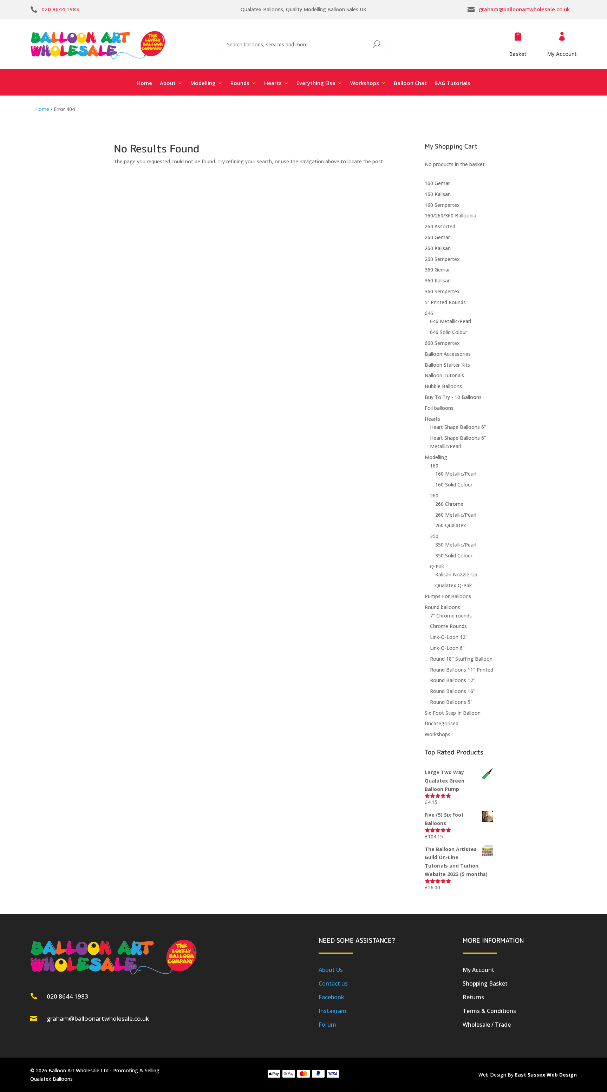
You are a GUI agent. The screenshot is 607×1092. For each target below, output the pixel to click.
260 (434, 495)
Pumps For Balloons (448, 596)
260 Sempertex (442, 259)
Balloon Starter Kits (447, 364)
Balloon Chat (410, 83)
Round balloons (442, 607)
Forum (327, 1024)
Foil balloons (439, 408)
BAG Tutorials (452, 83)
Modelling (436, 457)
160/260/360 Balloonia (450, 215)
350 (434, 536)
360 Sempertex (442, 291)
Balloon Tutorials (444, 375)
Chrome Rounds (448, 626)
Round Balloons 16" (452, 691)
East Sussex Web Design (546, 1074)
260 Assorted (440, 226)
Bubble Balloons (443, 386)
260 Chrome (449, 504)
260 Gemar (437, 237)
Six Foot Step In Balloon (453, 713)
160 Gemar (437, 183)
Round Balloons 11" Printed (461, 669)
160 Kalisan (438, 194)
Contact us (333, 983)
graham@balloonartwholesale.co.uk (524, 9)
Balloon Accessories (448, 354)
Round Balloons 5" (451, 702)
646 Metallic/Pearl (450, 321)
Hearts (432, 419)
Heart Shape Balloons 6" (458, 427)
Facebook (331, 997)
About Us (331, 970)
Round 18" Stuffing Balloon (461, 658)
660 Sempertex (442, 343)
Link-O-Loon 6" (447, 648)
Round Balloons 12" (452, 680)
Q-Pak (437, 566)
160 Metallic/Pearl (455, 473)
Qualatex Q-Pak (453, 585)
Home (144, 83)
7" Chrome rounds (451, 615)
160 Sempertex (442, 205)
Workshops (437, 734)
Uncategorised (441, 723)
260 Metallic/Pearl (455, 514)
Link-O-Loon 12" (449, 637)
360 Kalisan (438, 280)
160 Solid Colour (453, 484)
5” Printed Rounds (445, 302)
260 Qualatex (450, 525)
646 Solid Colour (448, 332)
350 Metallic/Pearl (455, 544)
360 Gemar (437, 269)
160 (434, 465)
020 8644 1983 (60, 9)
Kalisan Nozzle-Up (456, 574)
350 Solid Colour (453, 555)
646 (429, 313)
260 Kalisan (438, 248)
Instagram (332, 1011)
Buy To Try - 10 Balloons (453, 397)
